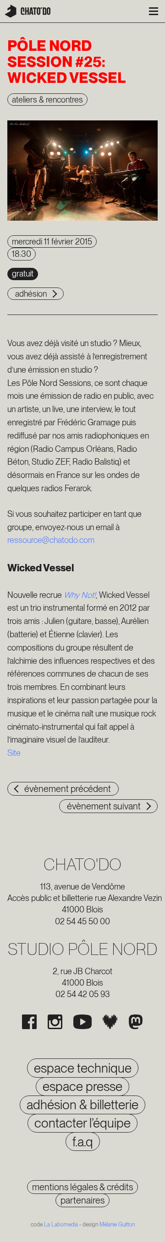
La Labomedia (61, 1224)
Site (14, 753)
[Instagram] (55, 1021)
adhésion (31, 293)
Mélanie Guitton (117, 1224)
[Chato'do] (27, 11)
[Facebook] (29, 1021)
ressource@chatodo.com (50, 540)
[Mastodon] (135, 1021)
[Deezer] (110, 1021)
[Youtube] (82, 1021)
